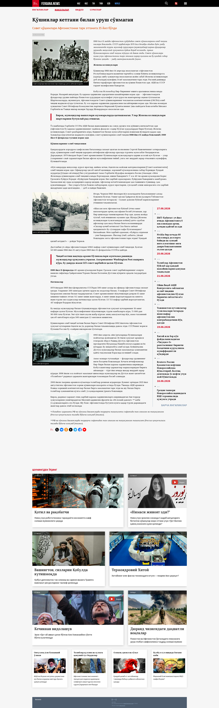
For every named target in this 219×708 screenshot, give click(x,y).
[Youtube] (84, 429)
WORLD (117, 3)
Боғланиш (38, 699)
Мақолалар (62, 10)
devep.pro (122, 705)
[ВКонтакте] (61, 429)
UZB (108, 3)
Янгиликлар (40, 10)
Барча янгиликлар (174, 405)
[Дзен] (71, 429)
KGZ (86, 3)
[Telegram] (75, 429)
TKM (101, 3)
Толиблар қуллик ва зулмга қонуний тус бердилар (88, 654)
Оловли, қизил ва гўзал (125, 652)
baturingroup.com (128, 703)
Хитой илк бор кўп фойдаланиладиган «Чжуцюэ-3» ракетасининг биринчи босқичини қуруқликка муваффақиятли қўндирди (170, 345)
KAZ (78, 3)
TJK (93, 3)
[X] (57, 429)
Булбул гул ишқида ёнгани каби (167, 654)
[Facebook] (80, 429)
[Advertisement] (110, 451)
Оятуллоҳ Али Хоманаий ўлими (47, 654)
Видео (79, 10)
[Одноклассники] (66, 429)
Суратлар (96, 10)
